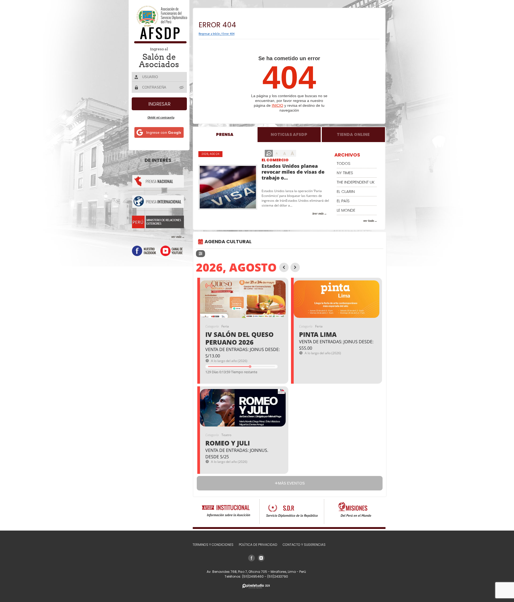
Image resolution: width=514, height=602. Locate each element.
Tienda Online (353, 134)
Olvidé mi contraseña (161, 117)
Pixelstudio (256, 586)
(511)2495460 (253, 576)
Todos (343, 163)
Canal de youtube (171, 251)
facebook (144, 251)
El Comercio (275, 160)
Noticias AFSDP (289, 134)
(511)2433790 (277, 576)
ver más (176, 236)
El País (343, 201)
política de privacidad (258, 544)
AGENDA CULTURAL (228, 241)
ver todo (368, 220)
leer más (318, 213)
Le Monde (346, 210)
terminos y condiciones (212, 544)
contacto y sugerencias (304, 544)
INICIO (277, 105)
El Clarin (346, 191)
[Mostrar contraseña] (181, 87)
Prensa (224, 134)
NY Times (345, 173)
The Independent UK (356, 182)
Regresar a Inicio (209, 34)
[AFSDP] (159, 42)
